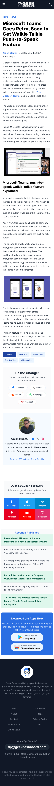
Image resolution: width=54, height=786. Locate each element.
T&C (40, 724)
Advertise (40, 708)
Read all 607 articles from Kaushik (27, 459)
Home (5, 17)
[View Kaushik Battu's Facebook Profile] (33, 439)
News (13, 17)
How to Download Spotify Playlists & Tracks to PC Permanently (26, 588)
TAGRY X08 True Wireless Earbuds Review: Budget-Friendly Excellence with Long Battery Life (25, 601)
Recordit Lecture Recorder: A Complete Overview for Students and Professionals (24, 577)
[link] (33, 439)
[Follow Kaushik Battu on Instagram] (42, 439)
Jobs (40, 714)
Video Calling (26, 360)
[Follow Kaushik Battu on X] (37, 439)
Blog (14, 708)
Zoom (39, 92)
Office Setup (14, 729)
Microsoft (23, 354)
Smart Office (10, 360)
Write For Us (14, 724)
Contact (14, 719)
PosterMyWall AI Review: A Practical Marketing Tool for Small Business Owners (25, 540)
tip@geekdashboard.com (27, 747)
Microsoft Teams (11, 96)
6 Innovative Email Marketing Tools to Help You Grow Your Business (25, 551)
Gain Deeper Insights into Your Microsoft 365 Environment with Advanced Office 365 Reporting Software (26, 564)
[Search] (50, 4)
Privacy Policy (40, 719)
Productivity (38, 354)
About (14, 714)
